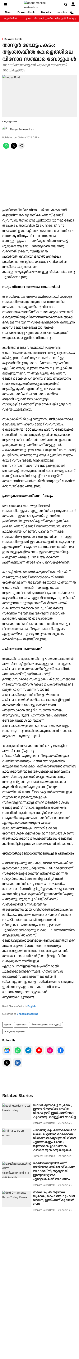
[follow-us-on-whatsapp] (17, 1050)
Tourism (8, 1024)
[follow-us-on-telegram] (28, 1050)
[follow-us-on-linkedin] (17, 1062)
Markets (46, 12)
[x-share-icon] (14, 148)
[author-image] (5, 129)
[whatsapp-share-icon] (6, 148)
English (31, 1006)
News (8, 12)
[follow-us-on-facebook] (60, 1050)
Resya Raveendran (22, 129)
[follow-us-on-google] (7, 1050)
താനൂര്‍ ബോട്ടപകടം (15, 1031)
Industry (62, 12)
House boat (21, 1024)
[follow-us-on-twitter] (7, 1062)
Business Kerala (26, 12)
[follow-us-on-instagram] (49, 1050)
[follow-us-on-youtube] (39, 1050)
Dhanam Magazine (27, 1014)
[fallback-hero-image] (16, 1112)
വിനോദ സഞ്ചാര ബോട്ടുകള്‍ (46, 1024)
